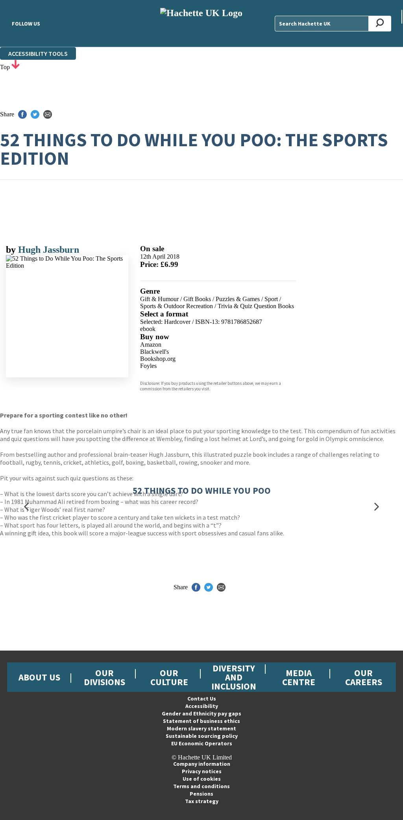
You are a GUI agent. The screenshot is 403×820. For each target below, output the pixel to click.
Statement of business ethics (201, 720)
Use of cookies (202, 778)
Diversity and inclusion (233, 677)
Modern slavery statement (201, 728)
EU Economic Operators (201, 743)
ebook (147, 328)
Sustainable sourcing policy (202, 735)
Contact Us (201, 698)
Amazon (150, 344)
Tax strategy (201, 801)
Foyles (148, 365)
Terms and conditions (201, 786)
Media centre (298, 677)
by (12, 250)
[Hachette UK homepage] (201, 23)
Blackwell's (154, 351)
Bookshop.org (158, 358)
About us (39, 677)
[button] (26, 507)
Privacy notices (202, 771)
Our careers (363, 677)
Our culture (169, 677)
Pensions (201, 793)
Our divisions (104, 677)
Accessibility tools (38, 53)
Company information (201, 763)
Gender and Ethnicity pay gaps (201, 713)
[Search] (380, 23)
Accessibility (201, 706)
